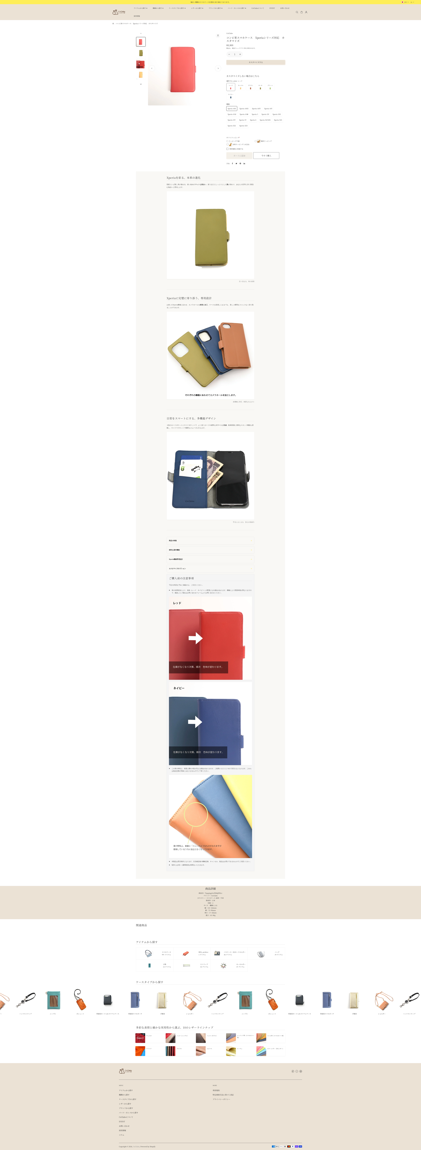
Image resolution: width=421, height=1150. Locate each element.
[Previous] (152, 68)
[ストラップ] (186, 965)
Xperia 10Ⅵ (232, 114)
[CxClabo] (120, 12)
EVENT (272, 8)
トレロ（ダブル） (212, 1036)
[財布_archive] (186, 953)
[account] (306, 12)
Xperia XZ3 (243, 126)
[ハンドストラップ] (178, 999)
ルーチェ (239, 1049)
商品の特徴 (173, 540)
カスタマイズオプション (177, 568)
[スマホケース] (149, 953)
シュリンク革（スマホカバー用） (245, 1036)
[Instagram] (300, 1071)
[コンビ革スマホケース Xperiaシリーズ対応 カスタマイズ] (218, 35)
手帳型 (124, 1014)
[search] (297, 12)
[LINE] (296, 1071)
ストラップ (204, 965)
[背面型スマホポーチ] (288, 999)
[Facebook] (293, 1071)
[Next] (218, 68)
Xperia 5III (277, 114)
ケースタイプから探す (176, 8)
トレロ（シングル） (182, 1036)
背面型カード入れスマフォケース (261, 1014)
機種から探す (157, 8)
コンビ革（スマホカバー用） (275, 1036)
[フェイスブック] (232, 163)
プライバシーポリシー (221, 1099)
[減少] (229, 54)
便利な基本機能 (174, 550)
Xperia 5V (242, 120)
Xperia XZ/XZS (265, 120)
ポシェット (234, 1014)
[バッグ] (261, 953)
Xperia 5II (265, 114)
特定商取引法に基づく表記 (223, 1094)
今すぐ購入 (266, 155)
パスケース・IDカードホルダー (234, 953)
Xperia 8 (253, 120)
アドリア (149, 1049)
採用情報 (137, 16)
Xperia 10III (243, 108)
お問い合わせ (284, 8)
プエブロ (179, 1049)
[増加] (240, 54)
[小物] (149, 965)
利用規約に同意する (236, 149)
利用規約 (216, 1090)
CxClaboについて (258, 8)
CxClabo (136, 1146)
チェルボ (149, 1036)
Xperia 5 (255, 114)
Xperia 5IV (232, 120)
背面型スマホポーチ (288, 1014)
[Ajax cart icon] (301, 12)
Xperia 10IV (256, 108)
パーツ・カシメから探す (236, 8)
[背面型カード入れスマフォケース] (261, 999)
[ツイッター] (236, 163)
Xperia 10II (232, 108)
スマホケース (166, 953)
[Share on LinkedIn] (244, 163)
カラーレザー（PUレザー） (275, 1049)
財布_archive (203, 953)
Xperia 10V (268, 108)
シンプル (206, 1014)
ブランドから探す (215, 8)
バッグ (279, 953)
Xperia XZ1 (278, 120)
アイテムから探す (140, 8)
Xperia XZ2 (232, 126)
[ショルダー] (151, 999)
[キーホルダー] (223, 965)
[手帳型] (124, 999)
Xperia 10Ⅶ (244, 114)
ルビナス (209, 1049)
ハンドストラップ (179, 1014)
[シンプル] (206, 999)
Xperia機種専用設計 (176, 559)
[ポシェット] (233, 999)
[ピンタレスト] (240, 163)
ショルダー (151, 1014)
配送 (233, 48)
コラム (121, 1135)
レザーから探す (196, 8)
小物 (167, 965)
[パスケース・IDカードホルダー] (217, 953)
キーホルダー (240, 965)
